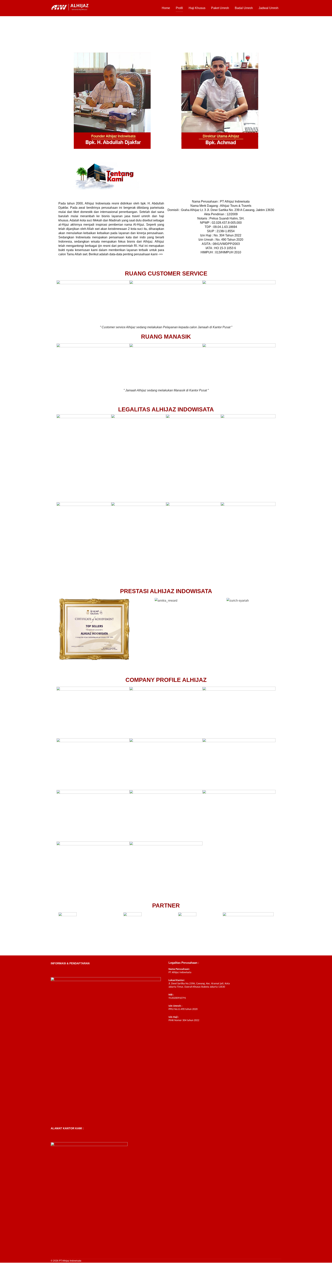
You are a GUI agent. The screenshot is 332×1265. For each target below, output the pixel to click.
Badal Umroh (244, 8)
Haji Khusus (197, 8)
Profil (179, 8)
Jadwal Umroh (268, 8)
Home (166, 8)
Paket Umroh (220, 8)
